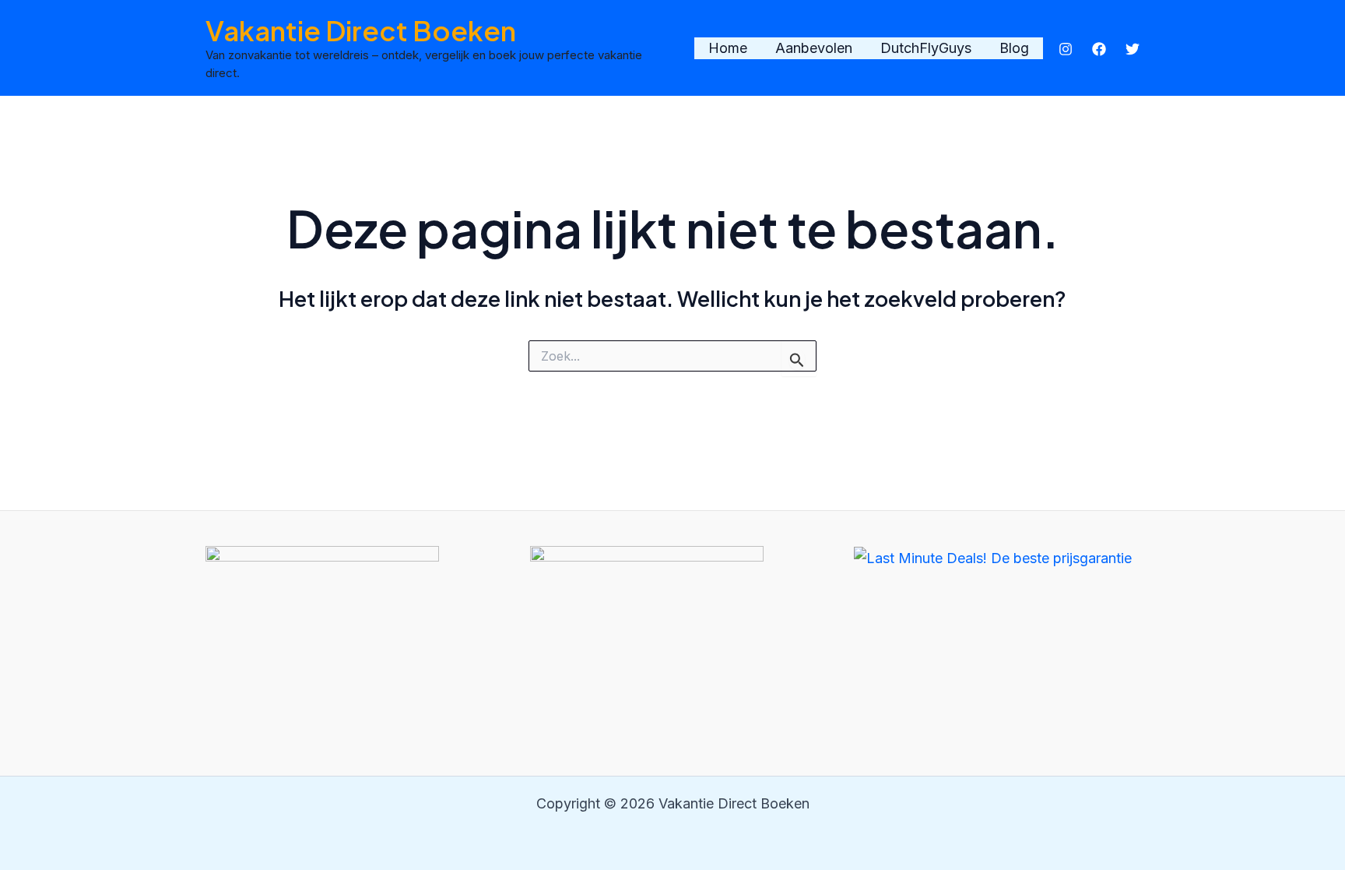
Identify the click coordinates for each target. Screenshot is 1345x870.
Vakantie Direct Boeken (360, 30)
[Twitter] (1133, 49)
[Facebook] (1099, 49)
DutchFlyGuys (925, 48)
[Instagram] (1066, 49)
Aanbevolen (813, 48)
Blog (1014, 48)
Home (727, 48)
